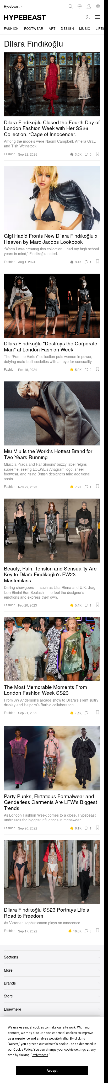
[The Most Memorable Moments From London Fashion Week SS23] (52, 649)
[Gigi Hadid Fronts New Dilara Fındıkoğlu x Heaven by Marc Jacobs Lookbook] (52, 198)
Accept (52, 1070)
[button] (97, 153)
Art (52, 28)
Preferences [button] (40, 1055)
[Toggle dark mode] (88, 17)
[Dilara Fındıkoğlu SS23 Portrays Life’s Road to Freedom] (52, 872)
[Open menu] (97, 17)
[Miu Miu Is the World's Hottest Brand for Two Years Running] (52, 413)
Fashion (11, 28)
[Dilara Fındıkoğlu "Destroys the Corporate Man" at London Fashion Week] (52, 306)
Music (84, 28)
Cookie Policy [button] (22, 1049)
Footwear (34, 28)
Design (67, 28)
